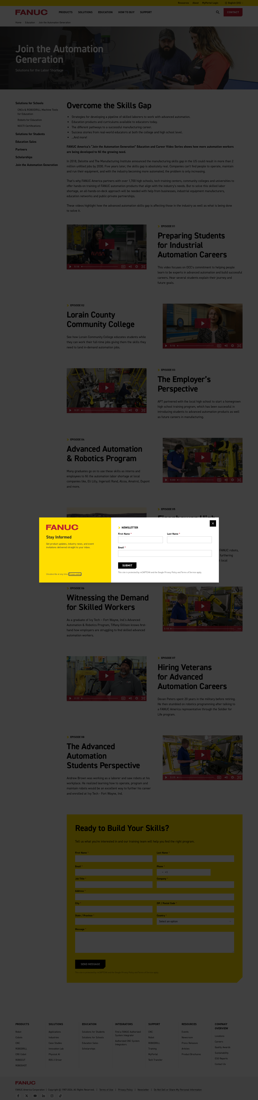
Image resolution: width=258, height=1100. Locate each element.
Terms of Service (188, 572)
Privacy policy (75, 574)
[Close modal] (213, 523)
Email (122, 547)
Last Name (173, 534)
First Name (125, 534)
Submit (127, 565)
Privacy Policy (170, 572)
